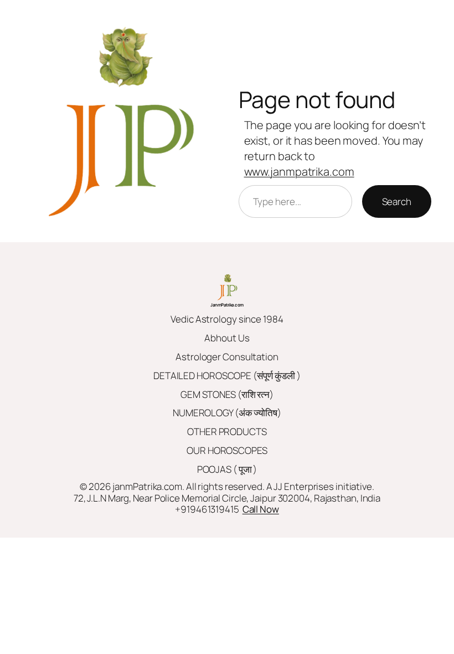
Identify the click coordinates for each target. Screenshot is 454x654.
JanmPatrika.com (227, 305)
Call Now (261, 509)
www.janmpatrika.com (299, 171)
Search (396, 201)
